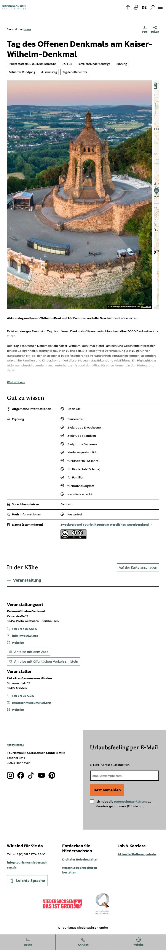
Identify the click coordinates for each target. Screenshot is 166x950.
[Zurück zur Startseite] (14, 7)
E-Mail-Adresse (110, 764)
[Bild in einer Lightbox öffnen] (15, 745)
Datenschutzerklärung (130, 801)
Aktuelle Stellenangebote (137, 854)
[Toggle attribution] (154, 252)
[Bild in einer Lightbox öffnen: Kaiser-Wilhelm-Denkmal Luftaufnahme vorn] (79, 194)
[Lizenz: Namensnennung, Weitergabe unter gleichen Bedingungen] (73, 537)
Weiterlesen (16, 381)
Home (27, 29)
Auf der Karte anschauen (138, 567)
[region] (156, 194)
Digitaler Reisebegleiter (80, 859)
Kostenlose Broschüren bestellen (79, 870)
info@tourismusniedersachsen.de (27, 865)
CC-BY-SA (146, 307)
